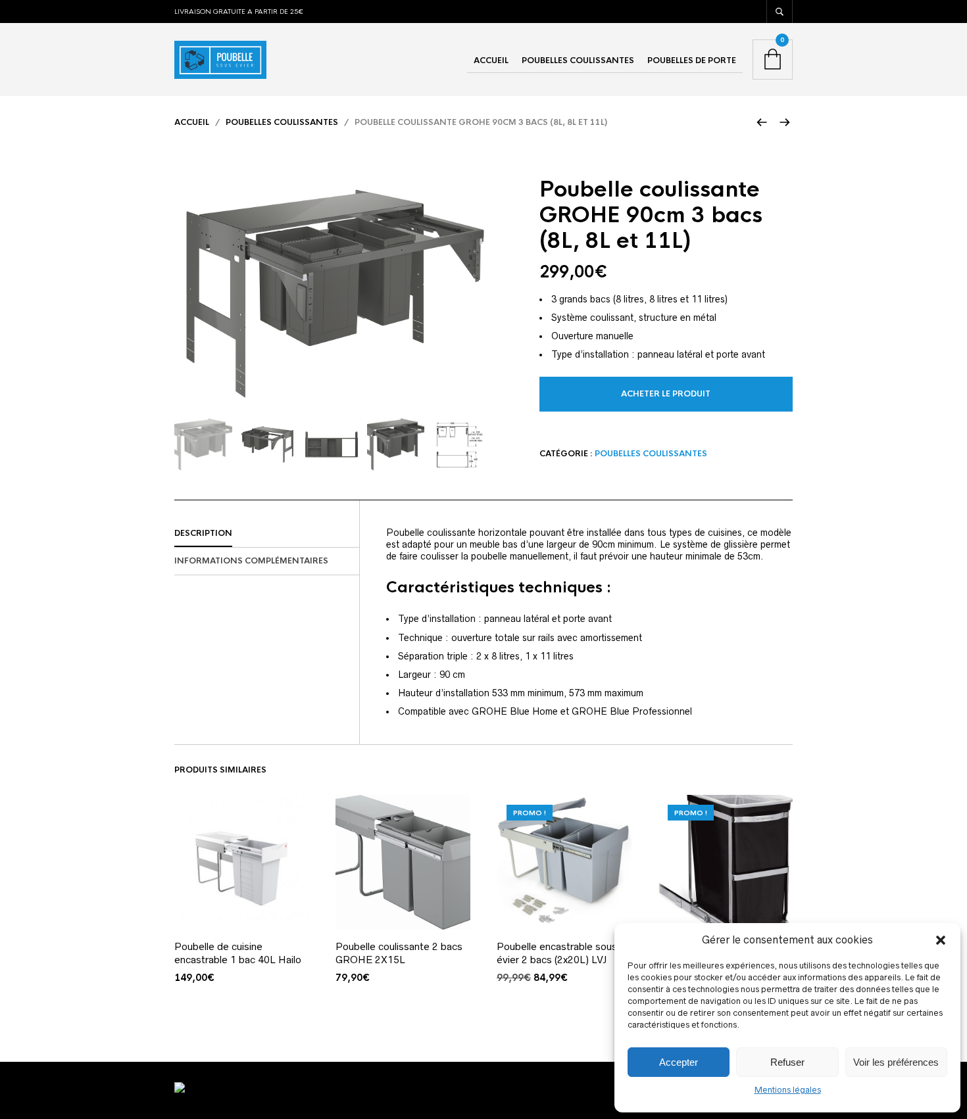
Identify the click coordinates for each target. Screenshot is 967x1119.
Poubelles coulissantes (578, 60)
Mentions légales (788, 1090)
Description (203, 533)
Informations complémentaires (251, 561)
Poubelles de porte (691, 60)
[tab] (266, 534)
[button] (940, 940)
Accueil (491, 60)
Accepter (678, 1062)
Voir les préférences (896, 1062)
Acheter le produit (665, 394)
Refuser (787, 1062)
